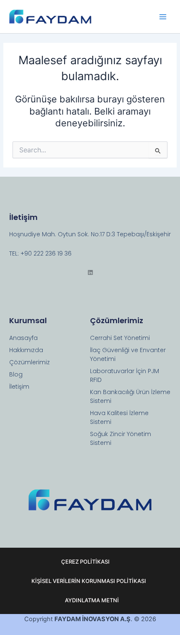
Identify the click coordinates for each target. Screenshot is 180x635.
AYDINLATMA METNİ (92, 600)
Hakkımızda (26, 350)
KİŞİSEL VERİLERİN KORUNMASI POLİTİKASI (88, 581)
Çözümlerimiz (29, 362)
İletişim (19, 386)
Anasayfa (23, 338)
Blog (16, 374)
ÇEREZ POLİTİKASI (85, 561)
